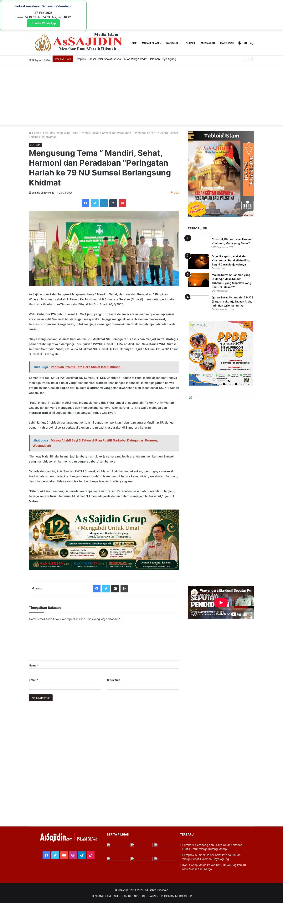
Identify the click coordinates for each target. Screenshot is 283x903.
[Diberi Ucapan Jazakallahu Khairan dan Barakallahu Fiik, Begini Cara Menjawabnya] (198, 261)
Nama (34, 665)
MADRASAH (227, 43)
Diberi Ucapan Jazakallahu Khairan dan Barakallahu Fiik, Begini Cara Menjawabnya (231, 260)
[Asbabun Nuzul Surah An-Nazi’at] (141, 863)
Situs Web (113, 679)
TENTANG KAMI (101, 896)
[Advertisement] (141, 96)
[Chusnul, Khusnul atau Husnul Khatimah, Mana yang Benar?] (198, 244)
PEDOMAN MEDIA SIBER (176, 896)
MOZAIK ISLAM (150, 43)
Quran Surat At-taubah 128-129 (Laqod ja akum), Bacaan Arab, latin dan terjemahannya (232, 301)
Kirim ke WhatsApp (43, 23)
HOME (133, 43)
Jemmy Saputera (41, 192)
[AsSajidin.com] (77, 43)
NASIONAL (172, 43)
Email (33, 679)
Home (35, 132)
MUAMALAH (208, 43)
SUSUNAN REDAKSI (126, 896)
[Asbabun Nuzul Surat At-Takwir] (165, 863)
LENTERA (48, 132)
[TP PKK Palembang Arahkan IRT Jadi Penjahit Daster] (165, 849)
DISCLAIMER (150, 896)
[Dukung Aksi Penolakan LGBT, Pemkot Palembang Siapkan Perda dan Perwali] (118, 849)
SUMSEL (191, 43)
